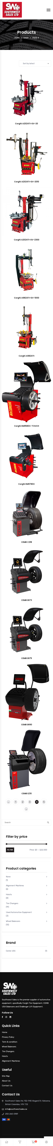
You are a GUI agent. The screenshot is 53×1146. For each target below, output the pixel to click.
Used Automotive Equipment (19, 912)
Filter (10, 850)
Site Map (6, 1076)
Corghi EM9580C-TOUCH (26, 426)
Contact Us (7, 1085)
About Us (6, 1081)
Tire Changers (12, 903)
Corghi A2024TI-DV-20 (26, 123)
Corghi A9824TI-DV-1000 (26, 297)
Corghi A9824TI (26, 356)
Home (17, 38)
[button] (32, 98)
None (8, 877)
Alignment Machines (15, 885)
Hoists (9, 894)
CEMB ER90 (26, 724)
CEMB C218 (26, 542)
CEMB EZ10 (26, 793)
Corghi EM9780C (26, 484)
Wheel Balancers (13, 921)
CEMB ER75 (26, 658)
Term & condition (9, 1042)
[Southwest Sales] (12, 9)
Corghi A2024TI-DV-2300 (26, 239)
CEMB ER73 (26, 600)
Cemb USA (10, 951)
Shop (26, 38)
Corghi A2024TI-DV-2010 (26, 181)
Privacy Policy (8, 1037)
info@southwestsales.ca (16, 1109)
